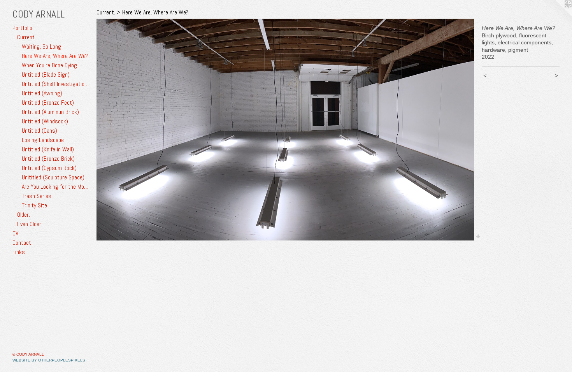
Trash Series (36, 196)
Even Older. (29, 224)
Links (18, 252)
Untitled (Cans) (39, 130)
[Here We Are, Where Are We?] (285, 129)
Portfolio (22, 28)
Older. (23, 215)
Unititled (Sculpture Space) (53, 177)
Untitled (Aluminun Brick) (50, 112)
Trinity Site (34, 205)
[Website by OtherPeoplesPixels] (556, 15)
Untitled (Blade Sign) (46, 74)
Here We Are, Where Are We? (55, 56)
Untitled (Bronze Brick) (48, 158)
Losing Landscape (43, 140)
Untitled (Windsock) (45, 121)
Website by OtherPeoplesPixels (48, 360)
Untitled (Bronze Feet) (48, 102)
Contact (21, 243)
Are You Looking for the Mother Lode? (56, 186)
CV (15, 233)
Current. (26, 37)
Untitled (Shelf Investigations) (56, 84)
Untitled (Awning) (42, 93)
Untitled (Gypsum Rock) (49, 168)
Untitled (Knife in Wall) (48, 149)
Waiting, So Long (41, 46)
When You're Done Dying (49, 65)
